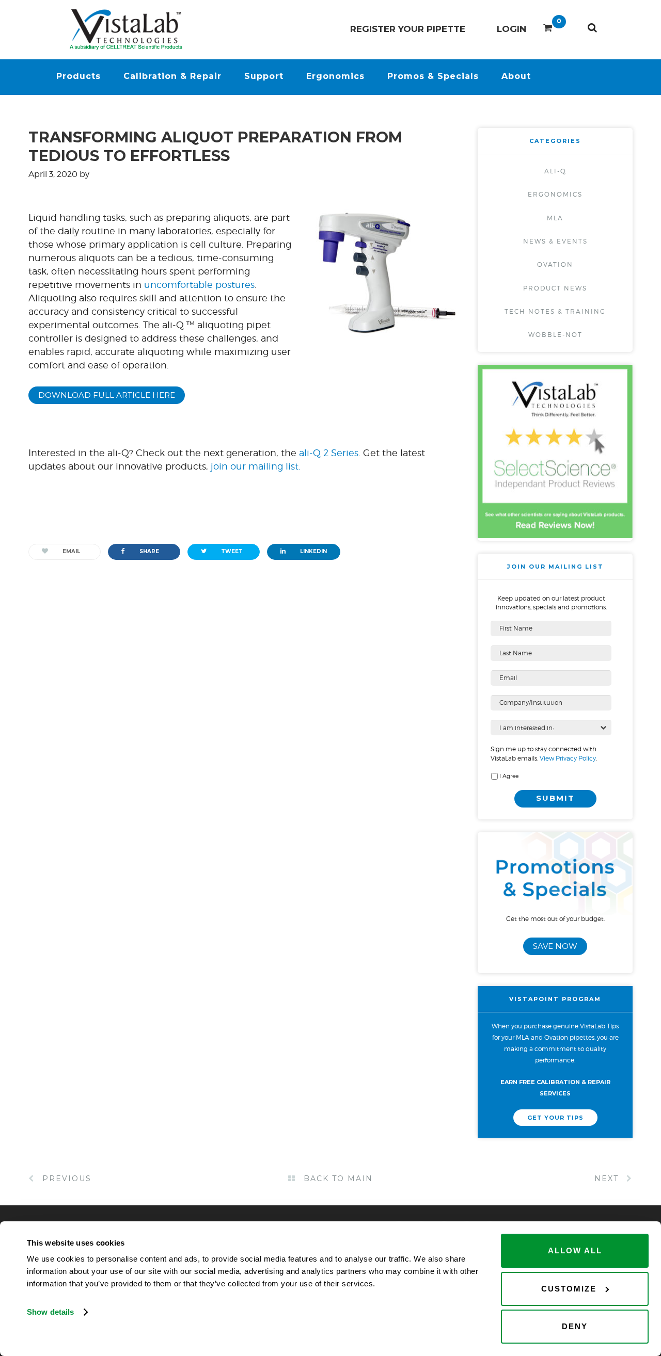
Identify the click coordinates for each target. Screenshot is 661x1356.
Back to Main (337, 1178)
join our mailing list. (256, 466)
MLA (555, 218)
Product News (555, 288)
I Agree (508, 776)
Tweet (231, 551)
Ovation (555, 264)
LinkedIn (312, 551)
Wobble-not (555, 334)
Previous (65, 1178)
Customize (568, 1288)
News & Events (555, 241)
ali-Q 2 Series (328, 452)
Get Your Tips (555, 1117)
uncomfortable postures (199, 284)
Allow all (575, 1250)
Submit (555, 798)
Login (511, 29)
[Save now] (555, 910)
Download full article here (106, 395)
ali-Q (555, 171)
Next (608, 1178)
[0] (547, 26)
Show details (50, 1311)
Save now (555, 946)
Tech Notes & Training (555, 311)
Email (70, 551)
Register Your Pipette (407, 29)
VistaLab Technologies (127, 29)
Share (148, 551)
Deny (575, 1326)
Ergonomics (555, 194)
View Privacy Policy (567, 758)
